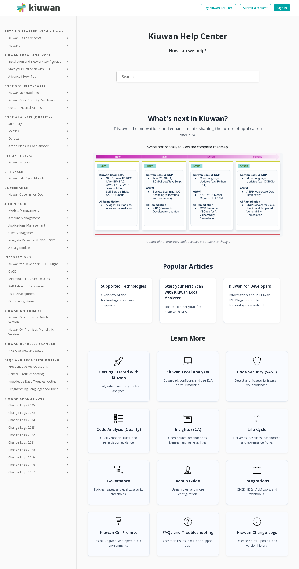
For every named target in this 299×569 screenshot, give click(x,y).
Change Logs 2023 (21, 427)
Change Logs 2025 (21, 412)
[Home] (38, 8)
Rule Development (21, 294)
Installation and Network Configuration (35, 61)
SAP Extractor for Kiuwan (26, 286)
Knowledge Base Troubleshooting (32, 381)
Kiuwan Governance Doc (25, 194)
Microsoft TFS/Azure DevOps (29, 279)
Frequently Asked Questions (28, 366)
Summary (15, 123)
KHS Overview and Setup (25, 350)
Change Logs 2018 (21, 465)
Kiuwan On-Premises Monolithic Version (31, 331)
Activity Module (19, 248)
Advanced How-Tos (22, 76)
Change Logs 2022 (21, 435)
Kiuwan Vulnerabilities (23, 93)
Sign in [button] (282, 8)
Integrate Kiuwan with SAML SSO (31, 240)
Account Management (24, 218)
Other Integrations (21, 301)
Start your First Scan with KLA (29, 69)
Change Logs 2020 (21, 450)
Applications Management (26, 225)
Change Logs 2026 (21, 405)
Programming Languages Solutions (33, 389)
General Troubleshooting (26, 374)
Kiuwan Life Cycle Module (26, 178)
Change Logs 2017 (21, 472)
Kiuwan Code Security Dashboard (32, 100)
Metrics (13, 131)
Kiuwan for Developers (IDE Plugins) (34, 264)
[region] (188, 195)
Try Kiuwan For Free (218, 8)
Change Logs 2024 (21, 420)
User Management (21, 233)
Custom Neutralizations (25, 107)
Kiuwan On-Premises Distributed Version (31, 319)
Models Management (23, 210)
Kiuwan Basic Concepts (24, 38)
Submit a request (255, 8)
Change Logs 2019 (21, 457)
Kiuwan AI (15, 45)
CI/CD (12, 271)
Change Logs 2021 (21, 442)
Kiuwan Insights (19, 162)
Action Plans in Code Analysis (29, 146)
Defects (13, 138)
